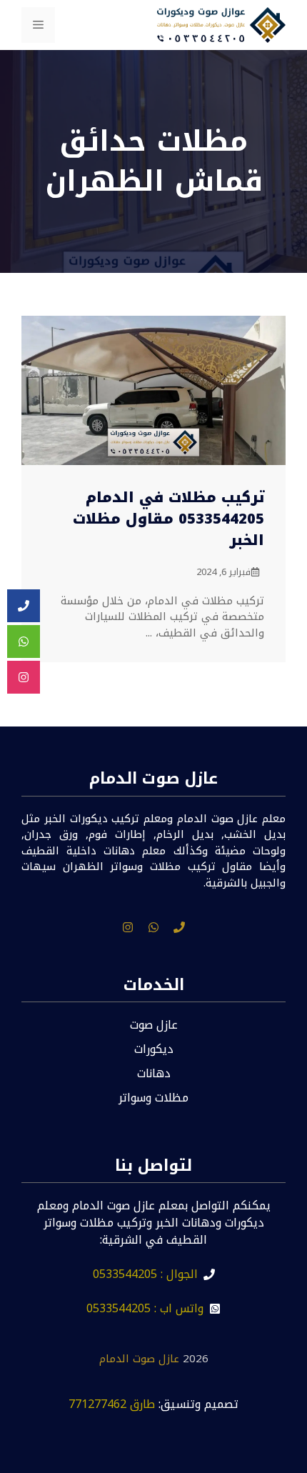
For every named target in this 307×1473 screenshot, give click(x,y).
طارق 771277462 (112, 1404)
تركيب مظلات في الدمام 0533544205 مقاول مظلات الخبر (168, 519)
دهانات (154, 1073)
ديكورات (153, 1049)
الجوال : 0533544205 (145, 1274)
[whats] (153, 927)
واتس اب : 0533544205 (144, 1308)
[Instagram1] (23, 677)
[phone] (179, 927)
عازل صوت (154, 1025)
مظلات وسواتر (153, 1098)
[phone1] (23, 606)
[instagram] (128, 927)
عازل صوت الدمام (139, 1359)
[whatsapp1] (23, 642)
